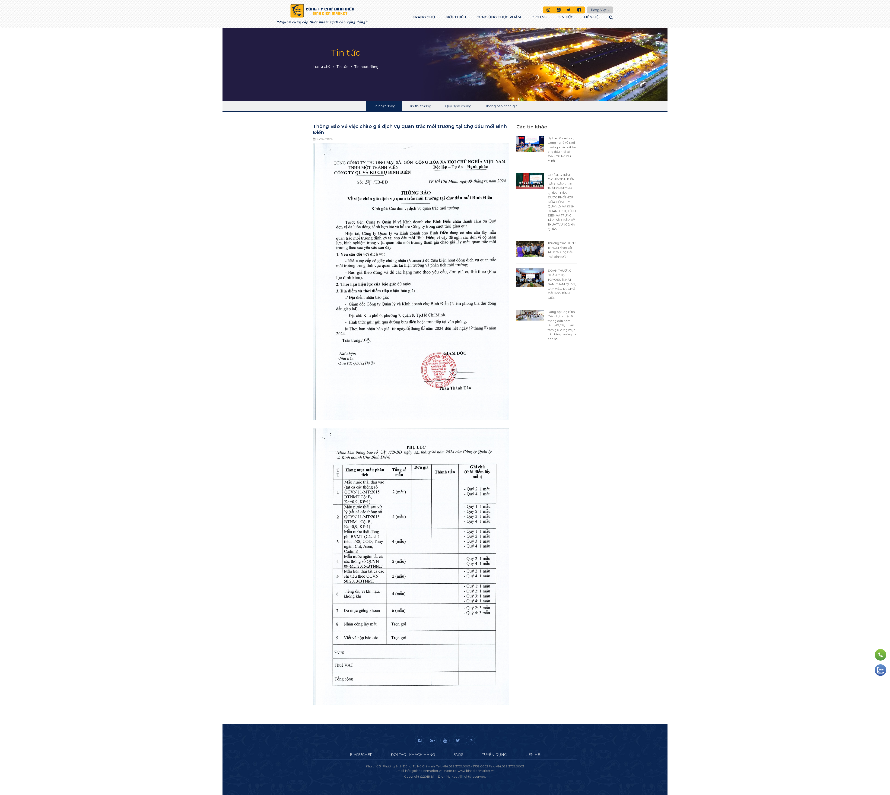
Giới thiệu (455, 17)
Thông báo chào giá (501, 106)
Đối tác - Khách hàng (413, 754)
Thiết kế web (434, 781)
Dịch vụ (539, 17)
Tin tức (565, 17)
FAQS (458, 754)
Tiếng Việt (599, 10)
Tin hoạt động (384, 106)
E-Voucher (361, 754)
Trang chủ (424, 17)
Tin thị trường (420, 106)
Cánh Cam (457, 781)
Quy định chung (458, 106)
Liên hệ (591, 17)
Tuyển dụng (494, 754)
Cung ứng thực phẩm (499, 17)
